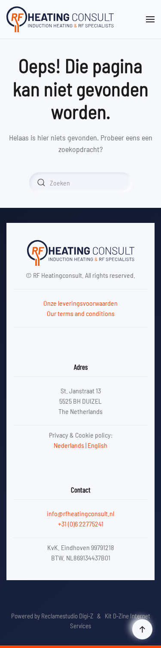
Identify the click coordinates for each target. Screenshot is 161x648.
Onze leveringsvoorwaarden (80, 303)
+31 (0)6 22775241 (80, 524)
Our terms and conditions (81, 313)
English (97, 445)
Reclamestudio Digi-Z (67, 616)
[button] (150, 19)
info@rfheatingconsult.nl (80, 513)
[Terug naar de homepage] (60, 19)
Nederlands (69, 445)
